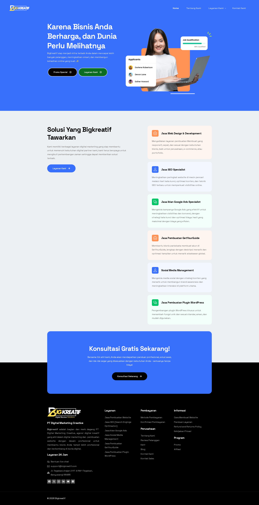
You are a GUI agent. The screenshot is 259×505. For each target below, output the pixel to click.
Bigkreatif (60, 498)
